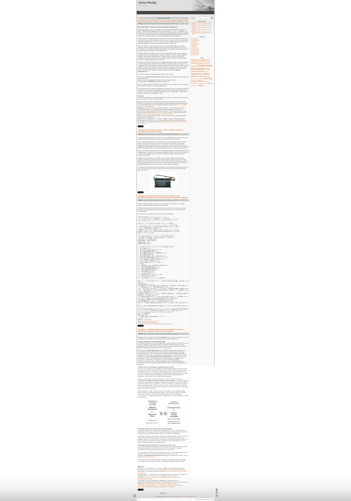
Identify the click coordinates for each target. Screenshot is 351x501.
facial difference (207, 63)
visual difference (194, 85)
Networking (206, 81)
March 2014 (194, 47)
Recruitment (194, 83)
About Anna (148, 12)
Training (209, 83)
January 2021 (195, 39)
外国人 (201, 85)
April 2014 (194, 46)
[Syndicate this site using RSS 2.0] (213, 10)
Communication (201, 62)
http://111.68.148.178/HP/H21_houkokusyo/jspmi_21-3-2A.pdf (157, 114)
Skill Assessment (202, 83)
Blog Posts (155, 12)
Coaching (174, 12)
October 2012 (195, 53)
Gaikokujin (194, 66)
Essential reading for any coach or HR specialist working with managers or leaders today (202, 32)
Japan (206, 71)
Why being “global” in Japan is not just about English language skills (163, 21)
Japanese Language (198, 76)
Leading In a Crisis (199, 78)
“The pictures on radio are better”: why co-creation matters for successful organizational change (161, 130)
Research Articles (165, 12)
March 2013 (194, 51)
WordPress (194, 496)
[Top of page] (216, 492)
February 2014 (195, 48)
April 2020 (194, 41)
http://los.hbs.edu (150, 457)
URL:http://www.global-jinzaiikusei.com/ (148, 322)
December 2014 (195, 43)
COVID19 (208, 61)
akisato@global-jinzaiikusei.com (150, 321)
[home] (216, 490)
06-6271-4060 (147, 319)
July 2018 (194, 42)
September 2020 (195, 40)
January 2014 (195, 49)
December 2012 (195, 52)
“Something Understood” (160, 137)
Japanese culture (200, 73)
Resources (182, 12)
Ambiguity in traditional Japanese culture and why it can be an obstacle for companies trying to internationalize (160, 330)
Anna (141, 23)
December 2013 (195, 50)
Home (140, 12)
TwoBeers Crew (184, 496)
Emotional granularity (197, 63)
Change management (200, 60)
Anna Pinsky (147, 2)
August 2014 (195, 45)
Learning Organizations (201, 79)
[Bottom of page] (216, 495)
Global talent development (201, 67)
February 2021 (195, 38)
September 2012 (195, 54)
